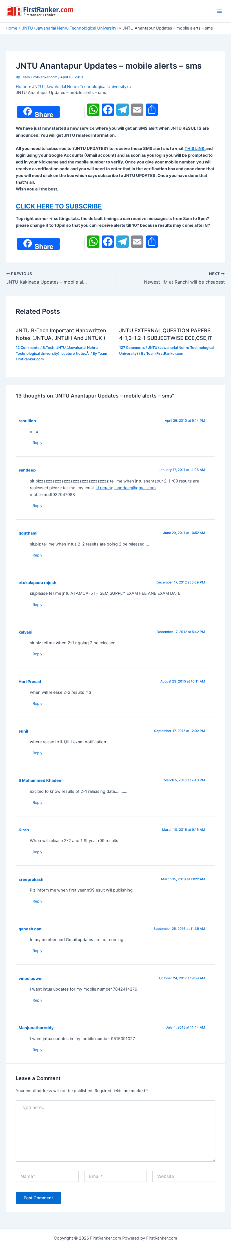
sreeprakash (31, 879)
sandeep (27, 470)
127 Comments (132, 347)
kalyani (25, 632)
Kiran (24, 829)
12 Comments (27, 347)
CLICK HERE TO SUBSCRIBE (59, 206)
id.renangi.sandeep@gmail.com (125, 487)
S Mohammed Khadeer (41, 780)
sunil (23, 731)
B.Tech (48, 347)
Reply (37, 442)
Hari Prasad (30, 681)
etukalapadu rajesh (37, 582)
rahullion (27, 420)
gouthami (28, 533)
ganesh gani (31, 928)
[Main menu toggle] (219, 11)
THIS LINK (195, 148)
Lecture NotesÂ (75, 353)
